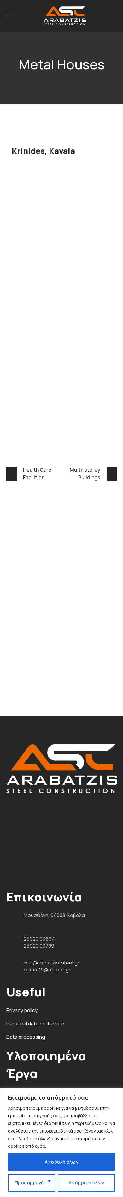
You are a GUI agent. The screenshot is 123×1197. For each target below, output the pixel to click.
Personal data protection (35, 1023)
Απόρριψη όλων (86, 1183)
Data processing (25, 1036)
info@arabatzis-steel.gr (51, 962)
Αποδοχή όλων (61, 1162)
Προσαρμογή (29, 1183)
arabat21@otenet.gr (47, 969)
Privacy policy (22, 1010)
